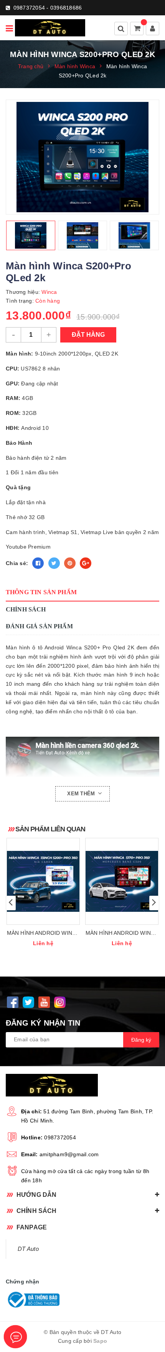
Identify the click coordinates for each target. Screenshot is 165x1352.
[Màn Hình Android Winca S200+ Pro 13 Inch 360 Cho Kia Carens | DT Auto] (43, 881)
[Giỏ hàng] (137, 29)
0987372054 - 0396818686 (47, 8)
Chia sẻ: (17, 563)
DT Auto (28, 1249)
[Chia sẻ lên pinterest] (70, 563)
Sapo (100, 1341)
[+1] (85, 563)
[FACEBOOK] (12, 1002)
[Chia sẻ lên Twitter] (54, 563)
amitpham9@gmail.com (69, 1154)
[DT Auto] (50, 27)
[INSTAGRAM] (59, 1002)
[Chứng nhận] (32, 1300)
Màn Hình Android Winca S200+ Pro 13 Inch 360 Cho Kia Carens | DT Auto (43, 933)
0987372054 (60, 1137)
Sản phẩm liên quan (50, 829)
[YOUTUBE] (44, 1002)
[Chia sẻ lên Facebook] (38, 563)
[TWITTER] (28, 1002)
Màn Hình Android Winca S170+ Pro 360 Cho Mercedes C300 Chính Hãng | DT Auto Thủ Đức (122, 933)
